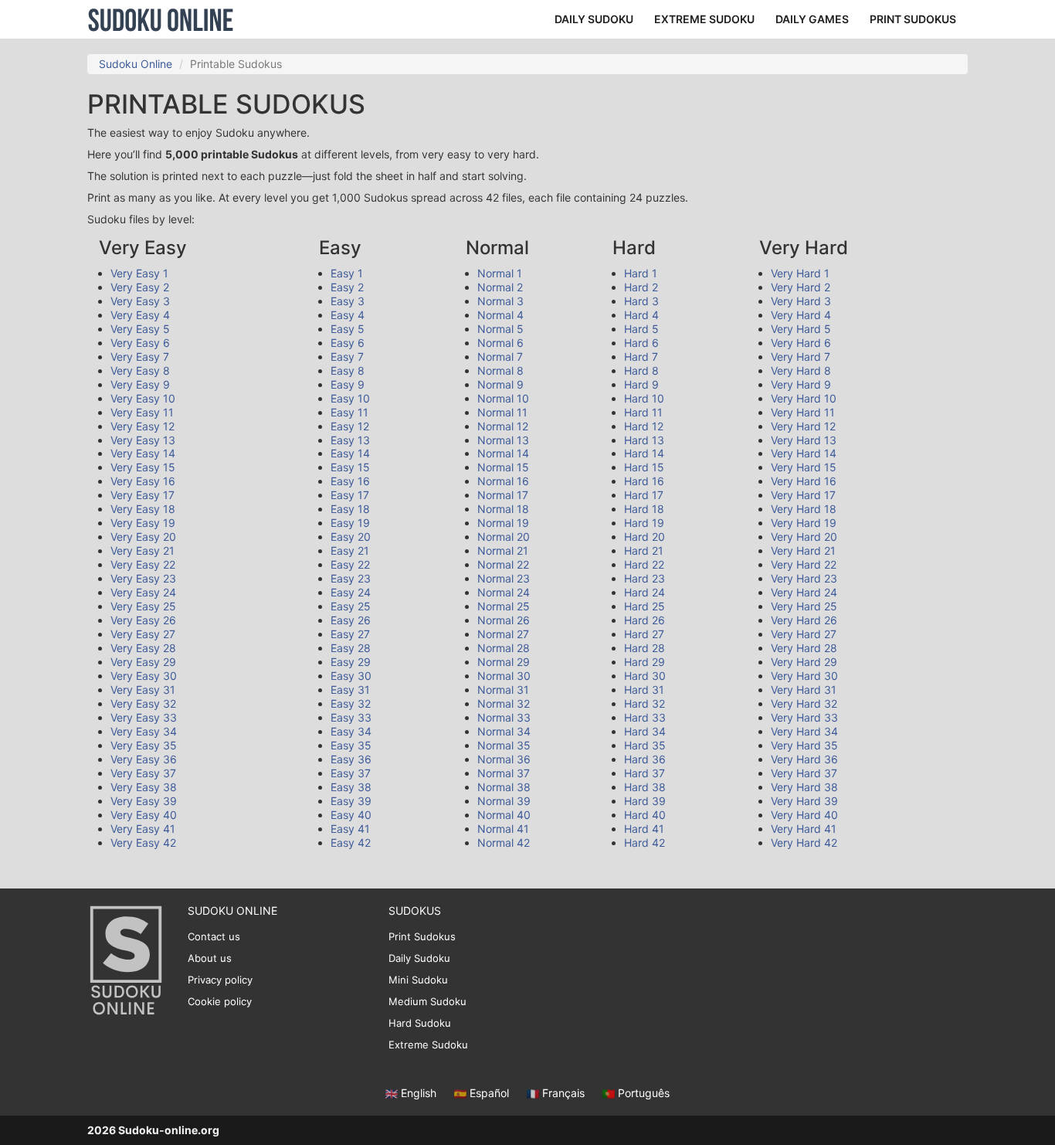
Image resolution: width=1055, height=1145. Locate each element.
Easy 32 (351, 703)
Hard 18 (644, 508)
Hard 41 (644, 828)
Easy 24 (351, 592)
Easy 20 (351, 536)
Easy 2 (347, 287)
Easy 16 (350, 481)
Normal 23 (503, 578)
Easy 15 (350, 467)
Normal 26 (503, 620)
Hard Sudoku (419, 1023)
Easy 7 (347, 356)
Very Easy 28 (143, 647)
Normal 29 (503, 661)
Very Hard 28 (804, 647)
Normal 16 (503, 481)
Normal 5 (500, 328)
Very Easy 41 (142, 828)
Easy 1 (347, 273)
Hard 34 (645, 731)
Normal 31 (503, 689)
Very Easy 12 (142, 426)
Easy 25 (351, 606)
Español (489, 1092)
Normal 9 (500, 384)
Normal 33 (504, 717)
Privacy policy (220, 979)
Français (563, 1092)
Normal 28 (503, 647)
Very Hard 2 (800, 287)
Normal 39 (504, 800)
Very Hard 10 (803, 398)
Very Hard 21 (803, 550)
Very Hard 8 (801, 370)
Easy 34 (351, 731)
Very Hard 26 (804, 620)
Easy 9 (348, 384)
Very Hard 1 (800, 273)
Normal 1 (499, 273)
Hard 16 (644, 481)
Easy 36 (351, 759)
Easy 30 (351, 675)
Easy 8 (348, 370)
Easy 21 (350, 550)
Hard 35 (645, 745)
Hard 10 (644, 398)
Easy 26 (351, 620)
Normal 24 (503, 592)
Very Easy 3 (140, 300)
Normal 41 (503, 828)
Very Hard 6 (801, 342)
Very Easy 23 (143, 578)
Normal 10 (503, 398)
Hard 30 (645, 675)
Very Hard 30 (804, 675)
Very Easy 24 (143, 592)
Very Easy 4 (140, 314)
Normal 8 (500, 370)
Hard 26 (644, 620)
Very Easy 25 (143, 606)
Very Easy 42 (143, 842)
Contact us (214, 936)
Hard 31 (644, 689)
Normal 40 (504, 814)
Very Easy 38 (143, 786)
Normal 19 (503, 522)
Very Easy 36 (143, 759)
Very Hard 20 (804, 536)
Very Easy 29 (143, 661)
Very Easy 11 (142, 412)
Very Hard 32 (804, 703)
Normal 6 (500, 342)
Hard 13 (644, 440)
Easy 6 (348, 342)
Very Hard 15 (803, 467)
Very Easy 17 (142, 494)
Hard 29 (644, 661)
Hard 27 (644, 633)
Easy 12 (350, 426)
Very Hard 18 (803, 508)
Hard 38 (645, 786)
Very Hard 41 (803, 828)
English (418, 1092)
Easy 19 (350, 522)
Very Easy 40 (143, 814)
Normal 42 (503, 842)
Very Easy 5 (140, 328)
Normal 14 (503, 453)
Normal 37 (503, 773)
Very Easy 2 (139, 287)
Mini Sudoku (418, 979)
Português (642, 1092)
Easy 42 (351, 842)
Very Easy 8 (140, 370)
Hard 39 (645, 800)
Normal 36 (504, 759)
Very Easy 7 (139, 356)
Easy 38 (351, 786)
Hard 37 (644, 773)
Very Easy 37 (143, 773)
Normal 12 (502, 426)
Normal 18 (503, 508)
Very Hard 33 (804, 717)
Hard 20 (644, 536)
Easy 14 (350, 453)
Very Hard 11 (803, 412)
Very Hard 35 (804, 745)
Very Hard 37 (804, 773)
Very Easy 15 (142, 467)
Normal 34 (504, 731)
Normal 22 (503, 564)
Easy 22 (350, 564)
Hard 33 (645, 717)
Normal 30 (504, 675)
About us (210, 958)
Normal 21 (502, 550)
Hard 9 (641, 384)
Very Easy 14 (142, 453)
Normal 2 (500, 287)
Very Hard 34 (804, 731)
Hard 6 (641, 342)
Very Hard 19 (803, 522)
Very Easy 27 (142, 633)
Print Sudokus (422, 936)
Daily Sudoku (419, 958)
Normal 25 (503, 606)
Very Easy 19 (142, 522)
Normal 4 (500, 314)
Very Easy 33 (143, 717)
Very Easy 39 (143, 800)
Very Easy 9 (140, 384)
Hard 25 (644, 606)
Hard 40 (645, 814)
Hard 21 (643, 550)
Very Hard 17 (803, 494)
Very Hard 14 (803, 453)
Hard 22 (644, 564)
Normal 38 (504, 786)
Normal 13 (503, 440)
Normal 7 (500, 356)
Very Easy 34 (143, 731)
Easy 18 (350, 508)
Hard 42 (644, 842)
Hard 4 (641, 314)
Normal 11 (502, 412)
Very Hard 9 (801, 384)
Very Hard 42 (804, 842)
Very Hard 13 (803, 440)
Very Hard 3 (801, 300)
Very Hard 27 (803, 633)
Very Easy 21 (142, 550)
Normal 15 (503, 467)
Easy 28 (351, 647)
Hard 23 (644, 578)
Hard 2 (641, 287)
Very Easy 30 (143, 675)
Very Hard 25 (804, 606)
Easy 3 (348, 300)
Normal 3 (500, 300)
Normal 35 (504, 745)
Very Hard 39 (804, 800)
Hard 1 (640, 273)
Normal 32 (503, 703)
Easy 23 (351, 578)
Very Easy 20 (143, 536)
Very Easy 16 (142, 481)
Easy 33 (351, 717)
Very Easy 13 (142, 440)
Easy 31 (350, 689)
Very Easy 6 (140, 342)
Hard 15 (644, 467)
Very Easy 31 (142, 689)
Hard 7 (641, 356)
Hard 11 (643, 412)
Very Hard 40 (804, 814)
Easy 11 (349, 412)
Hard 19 (644, 522)
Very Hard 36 (804, 759)
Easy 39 (351, 800)
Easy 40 (351, 814)
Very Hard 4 (801, 314)
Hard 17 (643, 494)
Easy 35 (351, 745)
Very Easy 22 (142, 564)
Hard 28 (644, 647)
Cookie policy (220, 1001)
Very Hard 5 (801, 328)
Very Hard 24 (804, 592)
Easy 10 (350, 398)
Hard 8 (641, 370)
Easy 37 (351, 773)
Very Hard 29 (804, 661)
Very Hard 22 (803, 564)
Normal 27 (503, 633)
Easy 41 (350, 828)
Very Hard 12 (803, 426)
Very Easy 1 (139, 273)
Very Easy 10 (142, 398)
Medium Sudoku (427, 1001)
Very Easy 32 (143, 703)
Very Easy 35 (143, 745)
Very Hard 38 (804, 786)
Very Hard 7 (800, 356)
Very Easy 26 (143, 620)
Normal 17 (502, 494)
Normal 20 (503, 536)
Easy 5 (348, 328)
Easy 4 (348, 314)
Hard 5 (641, 328)
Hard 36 (645, 759)
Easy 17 (350, 494)
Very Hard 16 (803, 481)
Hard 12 (643, 426)
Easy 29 (351, 661)
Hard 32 (644, 703)
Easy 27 (350, 633)
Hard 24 (644, 592)
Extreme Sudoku (428, 1044)
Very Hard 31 (803, 689)
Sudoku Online (160, 19)
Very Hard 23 (804, 578)
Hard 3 (641, 300)
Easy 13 (350, 440)
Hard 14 (644, 453)
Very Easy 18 (142, 508)
